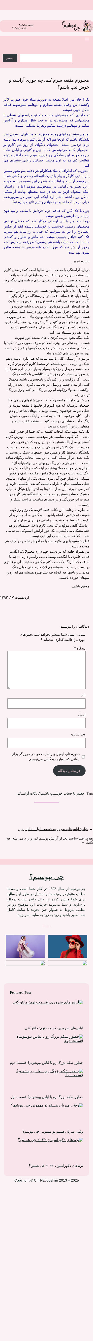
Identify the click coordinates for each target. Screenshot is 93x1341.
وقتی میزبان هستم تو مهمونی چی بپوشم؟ (53, 1131)
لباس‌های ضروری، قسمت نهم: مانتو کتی (54, 1028)
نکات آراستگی (26, 793)
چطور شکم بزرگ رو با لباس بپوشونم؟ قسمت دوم (46, 1063)
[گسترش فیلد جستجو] (79, 53)
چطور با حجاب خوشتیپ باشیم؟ (62, 793)
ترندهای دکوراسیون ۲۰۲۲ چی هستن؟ (56, 1166)
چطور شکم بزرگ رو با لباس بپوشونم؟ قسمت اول (46, 1097)
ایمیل (82, 715)
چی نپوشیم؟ (46, 877)
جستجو (10, 58)
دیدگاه (80, 648)
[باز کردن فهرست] (87, 39)
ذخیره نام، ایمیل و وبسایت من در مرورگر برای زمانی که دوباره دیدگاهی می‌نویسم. (45, 756)
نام (83, 695)
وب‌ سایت (78, 734)
